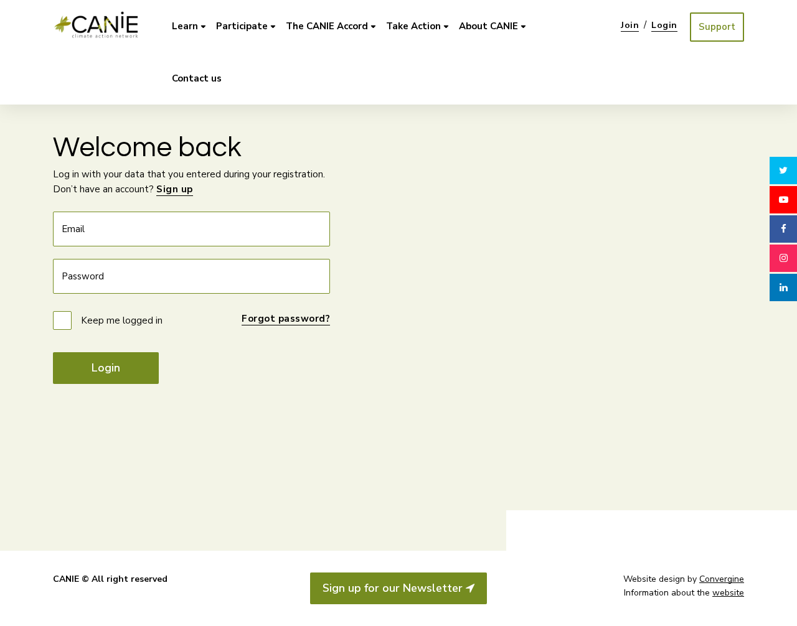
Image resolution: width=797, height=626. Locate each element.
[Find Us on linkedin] (783, 287)
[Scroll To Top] (783, 606)
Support (717, 27)
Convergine (721, 579)
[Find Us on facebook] (783, 229)
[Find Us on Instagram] (783, 258)
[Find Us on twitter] (783, 170)
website (728, 593)
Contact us (197, 78)
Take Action (413, 26)
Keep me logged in (122, 320)
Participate (242, 26)
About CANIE (488, 26)
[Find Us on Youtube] (783, 199)
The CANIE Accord (327, 26)
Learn (185, 26)
